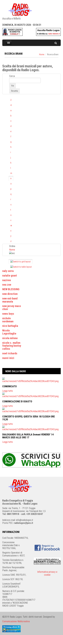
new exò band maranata (9, 300)
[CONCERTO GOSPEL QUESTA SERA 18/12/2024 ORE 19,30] (31, 410)
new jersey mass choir (11, 307)
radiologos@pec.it (23, 523)
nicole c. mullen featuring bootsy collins (11, 345)
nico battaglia (10, 325)
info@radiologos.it (24, 520)
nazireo (6, 280)
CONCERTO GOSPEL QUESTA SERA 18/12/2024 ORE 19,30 (28, 418)
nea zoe (6, 284)
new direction (10, 293)
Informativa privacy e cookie (47, 573)
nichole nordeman (7, 320)
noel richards (9, 353)
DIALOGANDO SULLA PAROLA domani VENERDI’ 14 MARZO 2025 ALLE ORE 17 (28, 436)
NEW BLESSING (10, 289)
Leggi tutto (7, 390)
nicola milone (10, 338)
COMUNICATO (9, 386)
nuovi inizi (8, 358)
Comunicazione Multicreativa (16, 621)
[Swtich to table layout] (21, 266)
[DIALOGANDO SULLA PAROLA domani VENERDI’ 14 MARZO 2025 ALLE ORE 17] (31, 428)
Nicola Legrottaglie (9, 332)
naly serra (8, 271)
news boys (8, 313)
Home (41, 54)
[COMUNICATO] (31, 380)
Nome (12, 249)
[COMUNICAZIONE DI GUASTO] (31, 395)
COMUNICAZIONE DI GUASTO (17, 401)
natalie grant (9, 275)
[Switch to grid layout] (20, 261)
